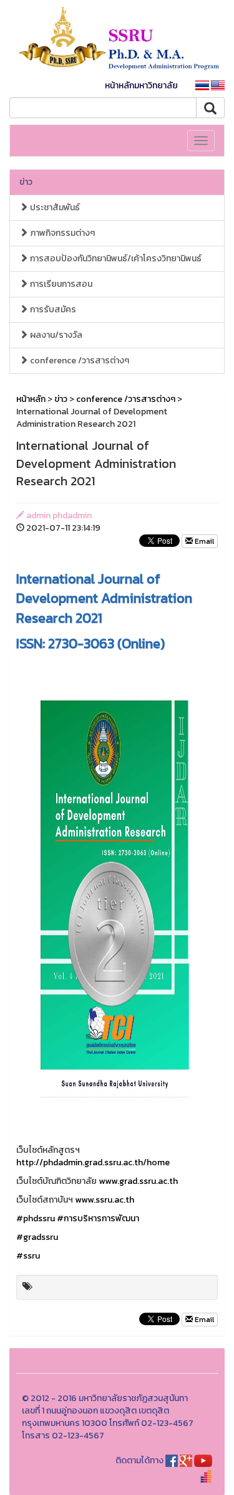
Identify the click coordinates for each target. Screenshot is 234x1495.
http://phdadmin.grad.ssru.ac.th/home (93, 1162)
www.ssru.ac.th (104, 1199)
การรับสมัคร (52, 309)
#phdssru (35, 1218)
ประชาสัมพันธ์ (54, 207)
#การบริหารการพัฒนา (98, 1218)
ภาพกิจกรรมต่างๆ (61, 233)
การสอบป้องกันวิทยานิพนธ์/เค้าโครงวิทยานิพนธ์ (115, 258)
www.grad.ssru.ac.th (138, 1181)
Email (203, 541)
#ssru (28, 1255)
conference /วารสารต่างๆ (78, 360)
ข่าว (25, 182)
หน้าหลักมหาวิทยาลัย (141, 85)
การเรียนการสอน (60, 284)
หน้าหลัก (31, 399)
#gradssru (37, 1237)
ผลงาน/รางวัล (55, 335)
